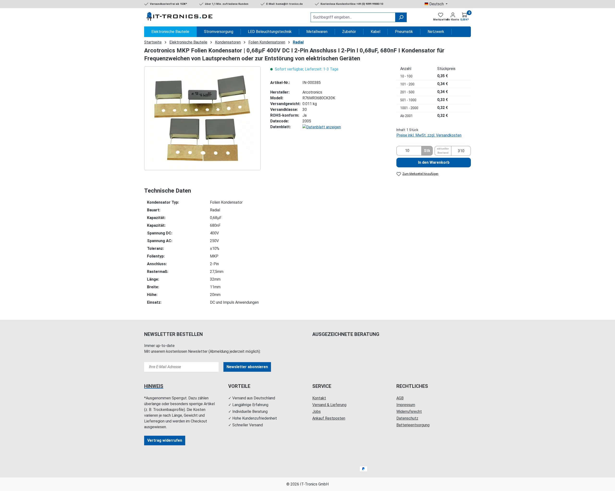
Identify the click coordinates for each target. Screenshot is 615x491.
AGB (400, 398)
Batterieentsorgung (413, 425)
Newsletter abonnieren (247, 367)
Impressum (405, 405)
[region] (202, 118)
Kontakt (319, 398)
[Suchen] (401, 17)
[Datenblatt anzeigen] (321, 127)
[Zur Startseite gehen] (180, 17)
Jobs (316, 411)
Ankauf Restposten (328, 418)
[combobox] (353, 17)
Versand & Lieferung (329, 405)
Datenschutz (407, 418)
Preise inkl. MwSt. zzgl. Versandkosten (428, 135)
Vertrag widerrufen (164, 440)
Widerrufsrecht (409, 411)
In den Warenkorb (433, 162)
